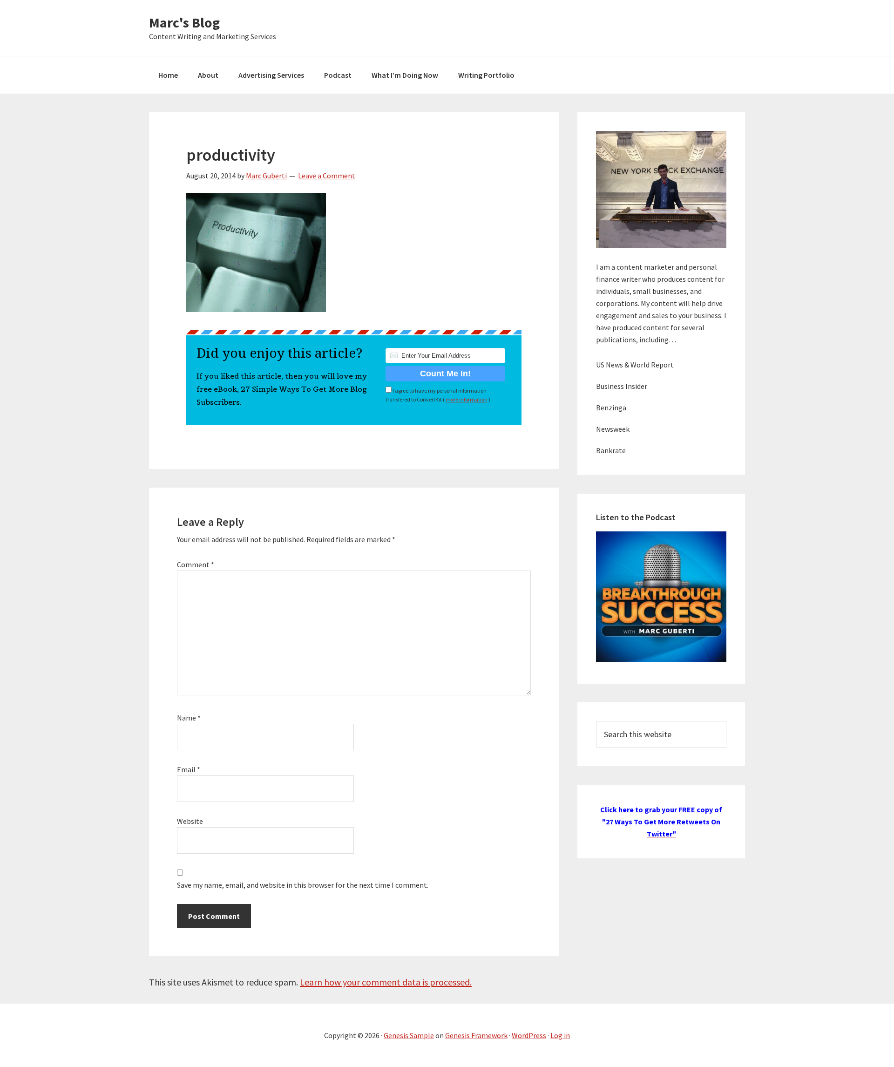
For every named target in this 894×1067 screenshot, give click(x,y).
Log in (560, 1035)
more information (467, 399)
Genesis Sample (409, 1035)
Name (189, 717)
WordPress (529, 1035)
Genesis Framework (476, 1035)
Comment (195, 564)
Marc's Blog (184, 22)
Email (188, 769)
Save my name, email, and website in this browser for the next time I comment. (302, 885)
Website (190, 821)
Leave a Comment (326, 175)
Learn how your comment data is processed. (386, 982)
